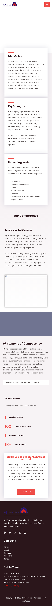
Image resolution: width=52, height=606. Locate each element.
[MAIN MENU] (47, 4)
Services (7, 553)
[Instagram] (20, 533)
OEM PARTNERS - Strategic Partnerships (22, 382)
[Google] (15, 533)
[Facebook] (5, 533)
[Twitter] (10, 533)
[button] (26, 492)
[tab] (26, 382)
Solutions (8, 556)
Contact (7, 559)
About (6, 550)
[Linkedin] (25, 533)
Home (6, 547)
